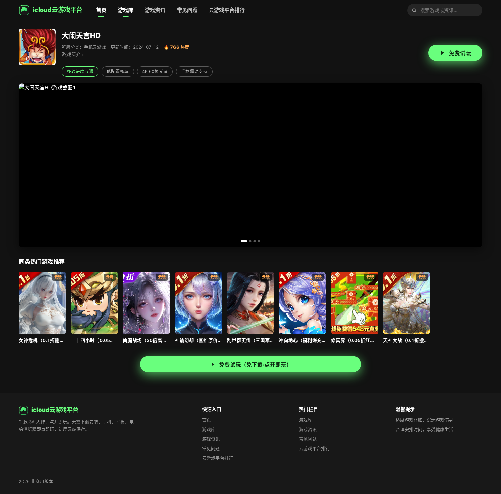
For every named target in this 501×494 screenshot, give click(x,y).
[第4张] (259, 241)
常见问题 (187, 10)
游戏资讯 (155, 10)
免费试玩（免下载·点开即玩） (255, 364)
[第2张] (250, 241)
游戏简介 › (73, 54)
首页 (101, 10)
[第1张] (244, 241)
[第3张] (255, 241)
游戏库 (125, 10)
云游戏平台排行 (227, 10)
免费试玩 (460, 53)
